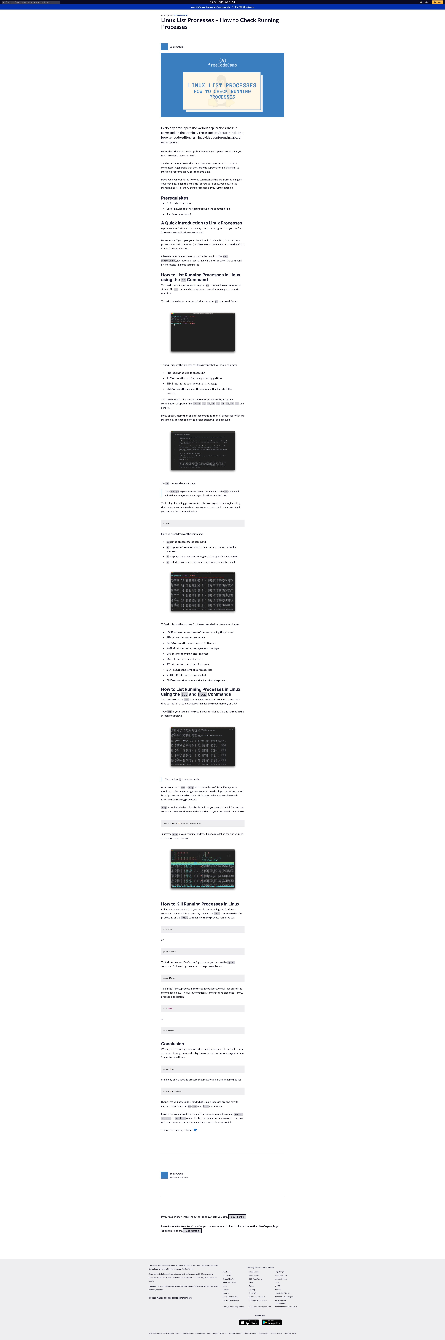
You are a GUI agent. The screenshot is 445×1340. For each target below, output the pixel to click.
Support (215, 1333)
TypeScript (279, 1272)
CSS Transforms (255, 1279)
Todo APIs (253, 1293)
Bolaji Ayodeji (177, 46)
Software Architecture (258, 1300)
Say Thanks (237, 1216)
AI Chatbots (254, 1275)
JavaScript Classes (282, 1293)
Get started (192, 1230)
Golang (252, 1289)
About (178, 1333)
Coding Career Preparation (233, 1307)
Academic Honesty (235, 1333)
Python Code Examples (284, 1297)
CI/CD (277, 1286)
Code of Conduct (250, 1333)
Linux (225, 1286)
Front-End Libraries (230, 1297)
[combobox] (31, 2)
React (251, 1286)
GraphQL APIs (228, 1279)
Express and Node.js (257, 1297)
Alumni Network (188, 1333)
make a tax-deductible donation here (174, 1297)
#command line (181, 15)
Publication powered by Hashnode (161, 1333)
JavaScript (227, 1275)
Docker (226, 1289)
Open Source (200, 1333)
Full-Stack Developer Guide (260, 1307)
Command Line (281, 1275)
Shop (209, 1333)
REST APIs (227, 1272)
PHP (251, 1282)
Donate (437, 2)
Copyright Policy (290, 1333)
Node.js (226, 1293)
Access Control (281, 1279)
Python (278, 1289)
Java (277, 1282)
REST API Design (229, 1282)
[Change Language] (421, 2)
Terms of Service (276, 1333)
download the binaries (195, 811)
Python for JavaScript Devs (286, 1307)
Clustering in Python (231, 1300)
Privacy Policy (263, 1333)
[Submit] (3, 2)
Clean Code (253, 1272)
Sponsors (223, 1333)
